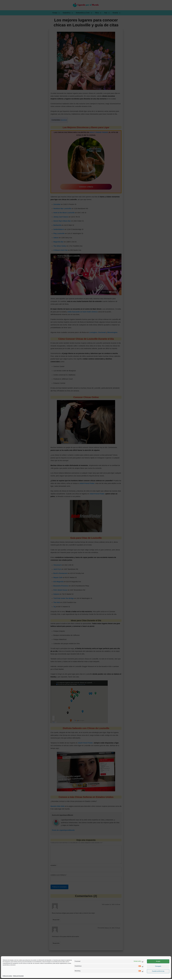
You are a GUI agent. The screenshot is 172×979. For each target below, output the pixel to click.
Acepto (158, 961)
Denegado (158, 966)
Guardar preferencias (158, 971)
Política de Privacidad (18, 975)
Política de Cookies (7, 975)
